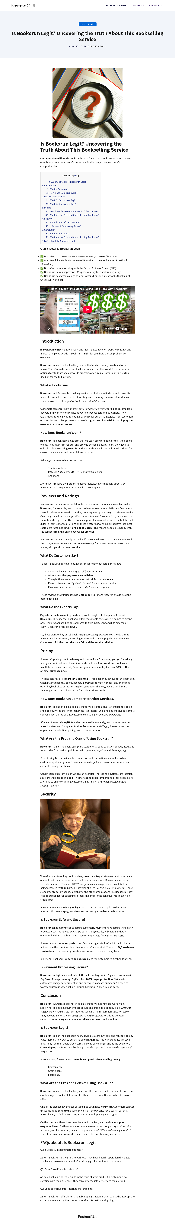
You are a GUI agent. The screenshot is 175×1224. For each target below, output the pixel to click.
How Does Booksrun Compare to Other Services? (73, 211)
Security (47, 218)
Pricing (46, 207)
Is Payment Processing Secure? (63, 226)
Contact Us (156, 5)
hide (76, 175)
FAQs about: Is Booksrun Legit (58, 241)
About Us (138, 5)
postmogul (98, 46)
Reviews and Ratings (53, 196)
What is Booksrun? (57, 189)
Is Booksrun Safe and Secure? (63, 222)
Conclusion (48, 229)
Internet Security (117, 5)
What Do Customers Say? (60, 200)
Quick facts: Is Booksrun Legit (67, 181)
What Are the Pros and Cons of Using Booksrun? (72, 215)
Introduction (49, 185)
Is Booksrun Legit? (57, 233)
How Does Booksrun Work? (61, 192)
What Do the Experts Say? (61, 203)
